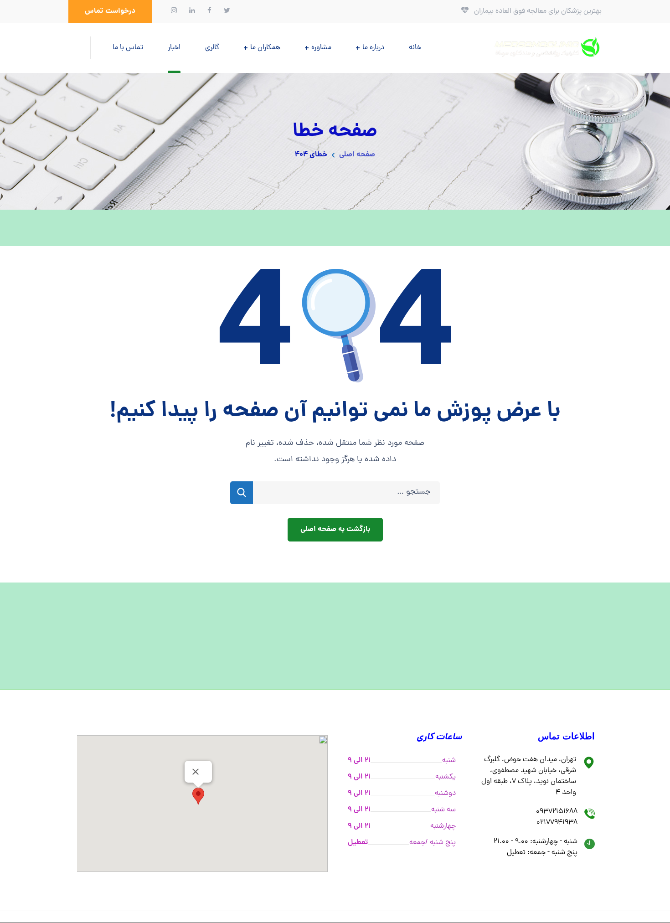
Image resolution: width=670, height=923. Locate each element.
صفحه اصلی (357, 154)
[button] (110, 11)
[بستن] (195, 772)
